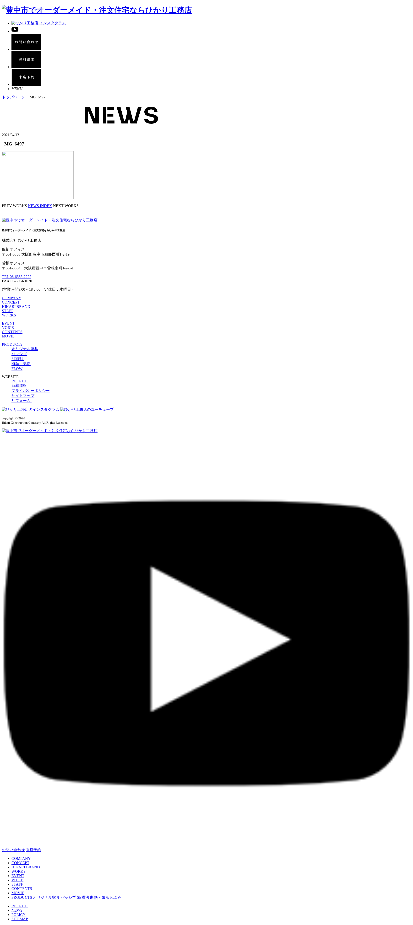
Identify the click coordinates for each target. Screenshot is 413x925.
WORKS (9, 315)
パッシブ (19, 354)
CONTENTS (12, 332)
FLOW (16, 369)
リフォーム (21, 401)
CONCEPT (11, 302)
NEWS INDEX (40, 206)
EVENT (8, 323)
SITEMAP (19, 919)
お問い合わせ (13, 850)
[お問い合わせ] (26, 49)
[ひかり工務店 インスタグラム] (38, 23)
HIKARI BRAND (16, 307)
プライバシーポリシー (30, 391)
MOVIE (8, 336)
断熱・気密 (21, 364)
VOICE (8, 328)
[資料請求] (26, 67)
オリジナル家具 (24, 349)
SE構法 (17, 359)
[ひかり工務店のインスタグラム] (31, 409)
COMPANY (11, 298)
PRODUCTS (12, 344)
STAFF (7, 311)
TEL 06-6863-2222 (16, 277)
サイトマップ (22, 396)
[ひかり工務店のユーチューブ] (87, 409)
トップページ (13, 97)
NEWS (16, 910)
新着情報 (19, 386)
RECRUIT (19, 381)
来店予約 (33, 850)
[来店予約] (26, 84)
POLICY (18, 915)
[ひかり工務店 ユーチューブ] (14, 31)
